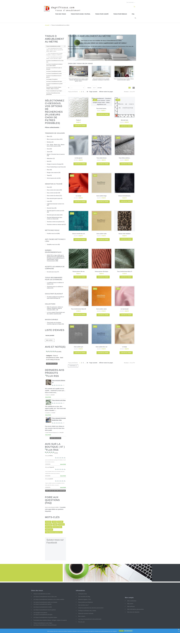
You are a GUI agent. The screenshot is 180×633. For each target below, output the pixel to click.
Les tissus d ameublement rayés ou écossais (54, 68)
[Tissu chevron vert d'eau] (48, 402)
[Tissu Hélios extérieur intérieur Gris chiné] (124, 145)
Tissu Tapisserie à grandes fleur (54, 532)
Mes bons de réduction (133, 612)
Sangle (55, 524)
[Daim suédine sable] (101, 221)
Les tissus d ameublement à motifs (54, 73)
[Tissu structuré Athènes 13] (48, 382)
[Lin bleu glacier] (78, 145)
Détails (70, 52)
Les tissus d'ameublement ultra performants (53, 93)
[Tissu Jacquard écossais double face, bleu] (48, 420)
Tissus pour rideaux (120, 14)
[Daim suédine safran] (101, 296)
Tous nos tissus (60, 14)
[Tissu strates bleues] (101, 145)
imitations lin (87, 48)
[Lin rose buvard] (124, 296)
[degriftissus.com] (63, 8)
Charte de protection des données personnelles (91, 607)
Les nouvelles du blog (84, 596)
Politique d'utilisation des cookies (87, 610)
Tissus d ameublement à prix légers (54, 90)
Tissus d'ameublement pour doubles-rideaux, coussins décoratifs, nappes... (54, 57)
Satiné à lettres (57, 527)
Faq (133, 14)
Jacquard (48, 521)
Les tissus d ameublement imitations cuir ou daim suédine (54, 65)
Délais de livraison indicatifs (85, 613)
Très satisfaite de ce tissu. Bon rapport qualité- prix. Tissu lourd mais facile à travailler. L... (55, 408)
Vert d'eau (61, 524)
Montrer (89, 87)
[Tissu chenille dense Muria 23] (124, 258)
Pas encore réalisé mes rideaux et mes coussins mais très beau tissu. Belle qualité (55, 428)
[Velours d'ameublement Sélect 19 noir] (124, 183)
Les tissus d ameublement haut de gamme (53, 76)
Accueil (47, 25)
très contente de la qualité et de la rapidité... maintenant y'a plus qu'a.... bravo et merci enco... (55, 390)
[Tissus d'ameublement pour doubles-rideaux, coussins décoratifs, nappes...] (123, 71)
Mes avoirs (130, 603)
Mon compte (129, 597)
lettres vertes (49, 529)
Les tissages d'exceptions (52, 79)
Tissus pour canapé (101, 14)
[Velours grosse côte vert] (78, 258)
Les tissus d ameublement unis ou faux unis (54, 61)
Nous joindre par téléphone (85, 602)
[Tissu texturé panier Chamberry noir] (101, 101)
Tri (68, 87)
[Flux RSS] (52, 375)
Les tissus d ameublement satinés (53, 71)
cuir (97, 48)
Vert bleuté (48, 524)
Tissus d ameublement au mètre (53, 46)
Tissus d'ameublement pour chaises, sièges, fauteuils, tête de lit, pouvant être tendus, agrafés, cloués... (54, 50)
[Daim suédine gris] (78, 334)
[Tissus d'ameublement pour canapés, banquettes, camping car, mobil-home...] (101, 71)
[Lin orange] (78, 183)
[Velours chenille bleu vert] (78, 221)
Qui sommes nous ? (83, 605)
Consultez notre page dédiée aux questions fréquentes (55, 509)
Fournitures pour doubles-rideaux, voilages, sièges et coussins (53, 88)
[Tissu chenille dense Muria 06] (78, 296)
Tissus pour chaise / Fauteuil (80, 14)
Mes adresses (131, 606)
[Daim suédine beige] (101, 183)
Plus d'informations (128, 630)
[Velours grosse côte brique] (101, 258)
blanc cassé (49, 527)
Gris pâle (60, 521)
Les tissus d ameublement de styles (54, 81)
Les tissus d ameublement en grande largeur (54, 84)
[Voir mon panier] (134, 7)
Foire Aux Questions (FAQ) (52, 500)
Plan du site (81, 622)
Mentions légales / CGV (84, 599)
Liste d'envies (54, 330)
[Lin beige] (124, 334)
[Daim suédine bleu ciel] (101, 334)
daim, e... (100, 48)
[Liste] (133, 88)
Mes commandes (131, 600)
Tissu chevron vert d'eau (59, 400)
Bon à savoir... (82, 616)
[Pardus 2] (78, 107)
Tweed (54, 521)
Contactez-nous (82, 593)
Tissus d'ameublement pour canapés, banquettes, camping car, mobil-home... (54, 54)
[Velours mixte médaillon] (124, 221)
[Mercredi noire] (124, 107)
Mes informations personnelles (135, 609)
